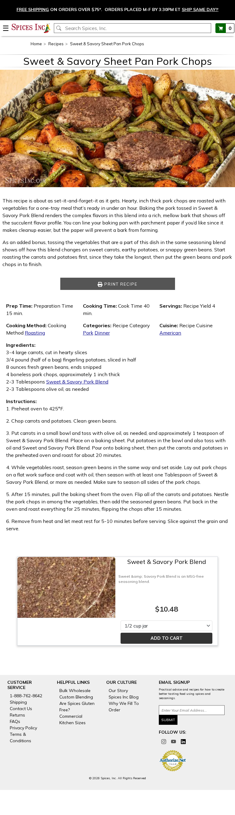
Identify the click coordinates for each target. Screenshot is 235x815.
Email (72, 235)
